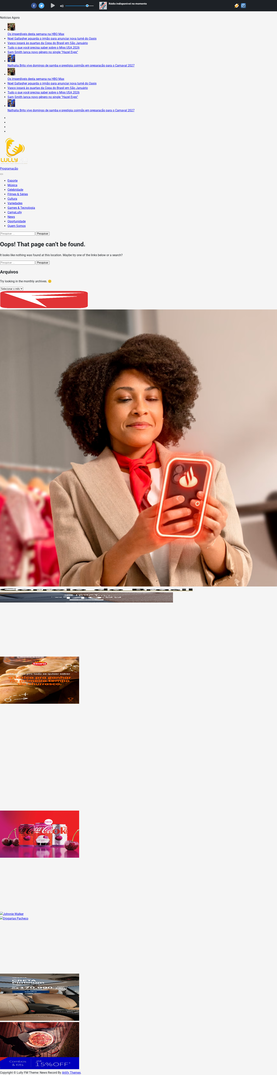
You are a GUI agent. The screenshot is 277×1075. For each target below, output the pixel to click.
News (11, 217)
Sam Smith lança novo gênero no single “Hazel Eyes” (43, 52)
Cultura (12, 199)
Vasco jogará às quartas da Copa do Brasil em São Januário (48, 43)
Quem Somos (17, 226)
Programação (9, 168)
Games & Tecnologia (21, 208)
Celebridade (15, 189)
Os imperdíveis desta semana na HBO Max (36, 34)
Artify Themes (71, 1072)
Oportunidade (17, 221)
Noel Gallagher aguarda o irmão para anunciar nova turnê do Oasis (52, 38)
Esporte (13, 180)
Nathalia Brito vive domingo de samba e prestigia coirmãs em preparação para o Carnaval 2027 (71, 65)
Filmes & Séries (18, 194)
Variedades (15, 203)
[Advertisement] (113, 630)
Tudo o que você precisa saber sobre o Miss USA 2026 (44, 47)
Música (12, 185)
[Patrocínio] (39, 702)
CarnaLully (15, 212)
